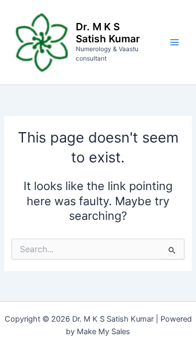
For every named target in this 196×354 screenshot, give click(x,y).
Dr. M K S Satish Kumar (108, 32)
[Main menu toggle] (175, 42)
